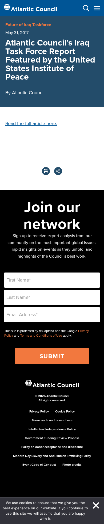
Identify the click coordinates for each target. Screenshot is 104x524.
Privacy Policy (39, 411)
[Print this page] (46, 171)
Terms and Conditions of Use (41, 335)
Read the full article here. (31, 123)
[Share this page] (58, 171)
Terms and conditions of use (52, 420)
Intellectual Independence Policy (52, 429)
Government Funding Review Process (52, 438)
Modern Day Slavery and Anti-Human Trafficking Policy (52, 455)
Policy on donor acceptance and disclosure (52, 446)
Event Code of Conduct (39, 464)
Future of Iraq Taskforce (28, 25)
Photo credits (72, 464)
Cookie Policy (65, 411)
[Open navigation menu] (96, 8)
